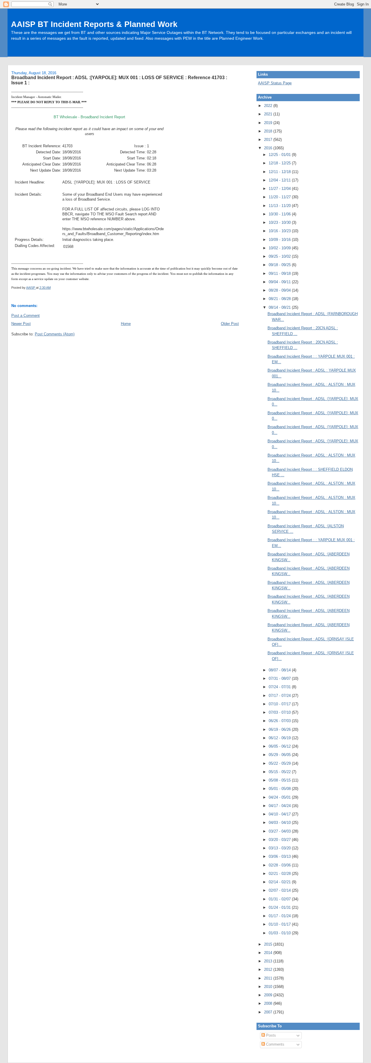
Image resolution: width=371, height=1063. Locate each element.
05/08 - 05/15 (280, 780)
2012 (268, 969)
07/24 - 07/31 (280, 687)
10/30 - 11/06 (280, 214)
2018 (268, 131)
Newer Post (21, 323)
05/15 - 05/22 (280, 772)
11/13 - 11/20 (280, 205)
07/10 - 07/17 (280, 704)
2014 (268, 953)
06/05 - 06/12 (280, 746)
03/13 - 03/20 (280, 848)
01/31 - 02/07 (280, 899)
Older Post (230, 323)
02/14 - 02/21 (280, 882)
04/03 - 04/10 (280, 822)
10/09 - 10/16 (280, 239)
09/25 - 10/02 (280, 256)
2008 (268, 1003)
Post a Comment (25, 315)
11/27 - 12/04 (280, 188)
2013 (268, 961)
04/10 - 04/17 (280, 814)
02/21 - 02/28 (280, 873)
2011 (268, 978)
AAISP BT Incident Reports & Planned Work (94, 24)
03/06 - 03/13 (280, 856)
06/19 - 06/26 (280, 729)
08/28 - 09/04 (280, 290)
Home (126, 323)
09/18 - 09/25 (280, 265)
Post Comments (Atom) (54, 334)
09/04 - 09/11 (280, 282)
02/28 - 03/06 (280, 865)
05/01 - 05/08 (280, 788)
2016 (268, 148)
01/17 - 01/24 (280, 916)
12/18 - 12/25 (280, 163)
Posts (270, 1035)
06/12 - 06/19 (280, 738)
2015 (268, 944)
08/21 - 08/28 (280, 299)
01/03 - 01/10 (280, 933)
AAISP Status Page (275, 83)
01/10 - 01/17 (280, 924)
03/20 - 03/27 (280, 839)
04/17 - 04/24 (280, 806)
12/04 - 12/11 (280, 180)
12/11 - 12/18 (280, 172)
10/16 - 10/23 (280, 231)
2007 (268, 1012)
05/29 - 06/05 (280, 755)
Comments (274, 1044)
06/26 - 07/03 (280, 721)
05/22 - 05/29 (280, 763)
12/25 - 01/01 (280, 154)
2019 (268, 123)
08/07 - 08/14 (280, 670)
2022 (268, 105)
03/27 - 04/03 (280, 831)
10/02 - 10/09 (280, 248)
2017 (268, 139)
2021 (268, 114)
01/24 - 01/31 (280, 907)
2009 (268, 995)
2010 (268, 986)
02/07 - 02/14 (280, 890)
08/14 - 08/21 (280, 307)
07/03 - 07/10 (280, 712)
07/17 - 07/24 (280, 695)
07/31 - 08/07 (280, 678)
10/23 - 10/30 (280, 222)
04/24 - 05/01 (280, 797)
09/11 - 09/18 (280, 273)
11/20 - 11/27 (280, 197)
